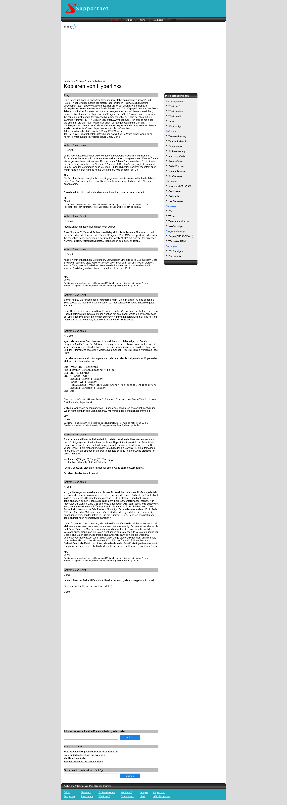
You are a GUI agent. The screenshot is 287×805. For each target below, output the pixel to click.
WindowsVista (175, 111)
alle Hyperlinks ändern (75, 758)
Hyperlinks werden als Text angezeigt (83, 761)
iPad (142, 796)
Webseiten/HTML (177, 241)
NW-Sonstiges (175, 226)
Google (144, 792)
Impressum (159, 792)
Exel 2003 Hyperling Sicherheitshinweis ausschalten (91, 751)
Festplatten (87, 796)
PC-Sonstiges (175, 251)
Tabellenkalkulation (96, 81)
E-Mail (67, 792)
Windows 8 (126, 792)
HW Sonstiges (175, 201)
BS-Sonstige (174, 126)
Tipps (129, 19)
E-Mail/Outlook (176, 166)
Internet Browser (177, 171)
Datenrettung (127, 796)
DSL (170, 211)
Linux (171, 121)
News (142, 19)
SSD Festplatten (161, 796)
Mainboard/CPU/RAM (179, 186)
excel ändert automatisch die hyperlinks (84, 755)
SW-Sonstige (175, 176)
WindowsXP (174, 116)
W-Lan (171, 216)
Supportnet (69, 81)
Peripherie (173, 196)
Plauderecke (175, 256)
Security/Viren (175, 161)
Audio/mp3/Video (177, 156)
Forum (114, 19)
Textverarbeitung (177, 136)
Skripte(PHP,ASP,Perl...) (180, 236)
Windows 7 (174, 106)
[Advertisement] (143, 54)
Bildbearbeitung (176, 151)
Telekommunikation (178, 221)
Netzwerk (86, 792)
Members (158, 19)
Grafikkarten (174, 191)
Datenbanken (175, 146)
